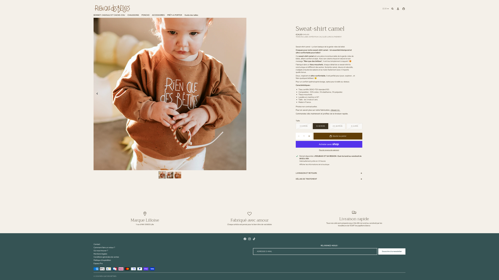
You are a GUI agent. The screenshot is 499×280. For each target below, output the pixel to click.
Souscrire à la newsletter (392, 251)
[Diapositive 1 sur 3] (162, 175)
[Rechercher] (392, 9)
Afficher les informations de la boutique (314, 164)
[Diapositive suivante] (243, 94)
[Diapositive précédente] (96, 94)
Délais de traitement (306, 179)
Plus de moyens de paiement (329, 150)
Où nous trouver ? (101, 250)
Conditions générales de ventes (106, 257)
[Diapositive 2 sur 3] (170, 175)
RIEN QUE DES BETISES (107, 276)
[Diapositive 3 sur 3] (177, 175)
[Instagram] (249, 238)
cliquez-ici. (335, 110)
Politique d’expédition (102, 260)
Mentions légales (100, 254)
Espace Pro (98, 263)
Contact (97, 244)
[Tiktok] (254, 238)
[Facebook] (245, 238)
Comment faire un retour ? (104, 247)
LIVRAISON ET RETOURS (306, 173)
